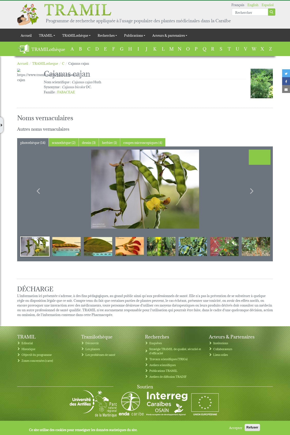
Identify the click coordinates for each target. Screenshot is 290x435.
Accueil (26, 35)
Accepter (235, 427)
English (252, 4)
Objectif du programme (37, 354)
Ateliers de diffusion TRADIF (168, 376)
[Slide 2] (66, 246)
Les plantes (92, 349)
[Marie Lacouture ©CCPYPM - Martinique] (145, 189)
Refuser (252, 427)
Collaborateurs (222, 349)
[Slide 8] (256, 246)
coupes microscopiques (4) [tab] (142, 142)
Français (237, 4)
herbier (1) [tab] (109, 142)
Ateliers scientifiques (162, 365)
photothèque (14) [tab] (32, 142)
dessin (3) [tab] (88, 142)
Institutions (220, 343)
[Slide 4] (129, 246)
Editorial (27, 343)
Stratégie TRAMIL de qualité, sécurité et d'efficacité (175, 351)
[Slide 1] (35, 246)
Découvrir (92, 343)
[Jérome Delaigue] (262, 83)
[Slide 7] (224, 246)
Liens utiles (220, 354)
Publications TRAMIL (163, 370)
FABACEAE (66, 91)
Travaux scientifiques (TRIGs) (168, 359)
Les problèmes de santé (100, 354)
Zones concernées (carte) (37, 360)
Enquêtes (155, 343)
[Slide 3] (98, 246)
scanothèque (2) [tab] (63, 142)
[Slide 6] (193, 246)
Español (268, 4)
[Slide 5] (161, 246)
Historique (28, 349)
